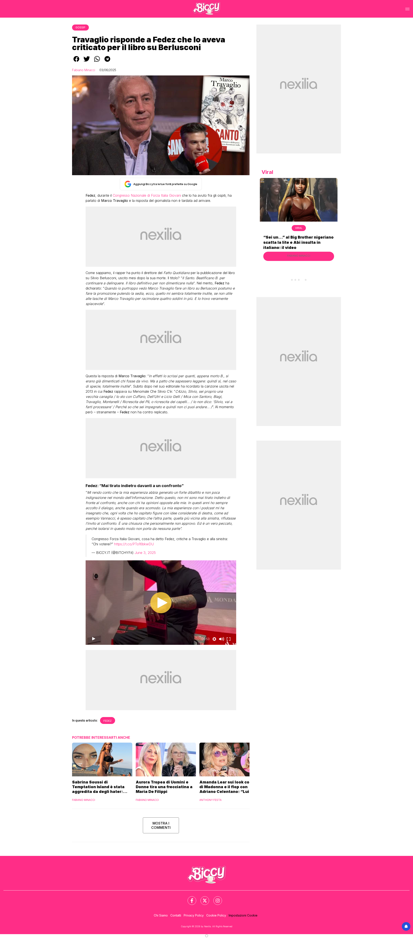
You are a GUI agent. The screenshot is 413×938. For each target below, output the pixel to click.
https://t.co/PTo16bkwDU (134, 544)
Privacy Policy (194, 915)
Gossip (80, 27)
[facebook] (76, 62)
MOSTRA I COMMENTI (161, 825)
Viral (298, 228)
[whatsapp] (97, 62)
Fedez (107, 720)
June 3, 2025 (145, 552)
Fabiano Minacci (83, 70)
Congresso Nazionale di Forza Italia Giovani (147, 195)
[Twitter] (202, 898)
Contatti (175, 915)
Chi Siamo (161, 915)
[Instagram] (215, 898)
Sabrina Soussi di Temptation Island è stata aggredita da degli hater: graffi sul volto (98, 787)
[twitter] (86, 62)
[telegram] (107, 62)
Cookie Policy (216, 915)
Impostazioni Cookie (243, 915)
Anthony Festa (210, 800)
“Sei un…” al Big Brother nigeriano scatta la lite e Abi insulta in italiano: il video (298, 242)
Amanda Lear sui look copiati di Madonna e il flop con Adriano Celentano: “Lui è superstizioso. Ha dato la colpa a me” (229, 787)
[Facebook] (189, 898)
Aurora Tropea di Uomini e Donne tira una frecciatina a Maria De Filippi (164, 787)
